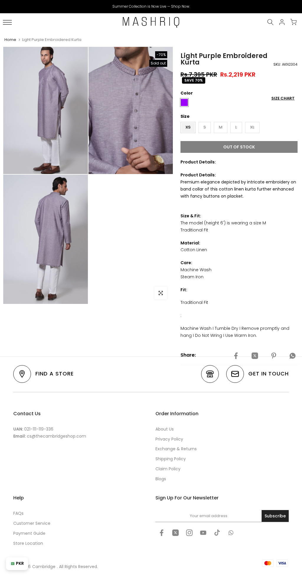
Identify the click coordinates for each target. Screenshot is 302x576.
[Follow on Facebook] (161, 533)
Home (10, 40)
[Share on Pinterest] (274, 356)
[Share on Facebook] (236, 356)
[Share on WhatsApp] (293, 356)
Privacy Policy (169, 439)
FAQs (18, 513)
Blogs (160, 479)
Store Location (28, 543)
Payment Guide (29, 533)
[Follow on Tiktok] (217, 533)
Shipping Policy (170, 459)
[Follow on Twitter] (175, 533)
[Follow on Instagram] (189, 533)
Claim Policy (167, 469)
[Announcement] (151, 6)
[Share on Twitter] (255, 356)
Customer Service (31, 523)
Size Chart (283, 98)
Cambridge (43, 567)
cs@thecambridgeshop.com (56, 436)
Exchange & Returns (176, 449)
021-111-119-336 (38, 429)
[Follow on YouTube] (203, 533)
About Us (164, 429)
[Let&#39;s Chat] (231, 533)
